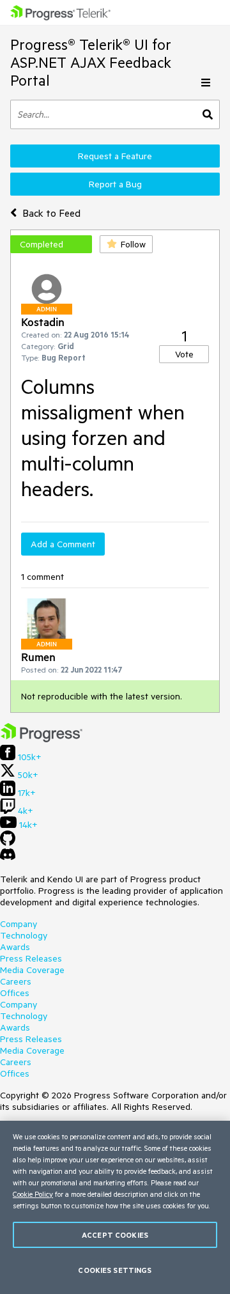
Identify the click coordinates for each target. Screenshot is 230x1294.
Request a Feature (115, 156)
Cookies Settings (114, 1270)
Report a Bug (115, 184)
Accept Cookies (115, 1235)
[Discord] (7, 857)
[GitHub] (7, 842)
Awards (15, 947)
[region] (115, 1207)
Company (18, 924)
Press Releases (31, 958)
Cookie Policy (33, 1194)
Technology (23, 935)
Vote (184, 354)
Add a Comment (63, 544)
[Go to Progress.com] (41, 739)
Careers (15, 981)
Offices (14, 993)
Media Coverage (32, 970)
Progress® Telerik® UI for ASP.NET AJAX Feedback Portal (90, 62)
